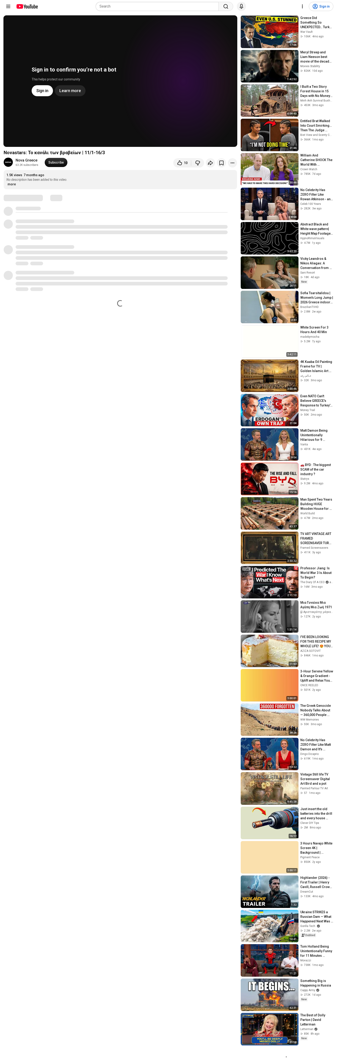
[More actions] (232, 162)
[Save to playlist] (221, 162)
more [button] (12, 184)
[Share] (210, 162)
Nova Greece (26, 160)
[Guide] (8, 6)
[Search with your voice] (241, 6)
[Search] (225, 6)
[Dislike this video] (197, 162)
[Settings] (302, 6)
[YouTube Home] (27, 6)
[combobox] (158, 6)
